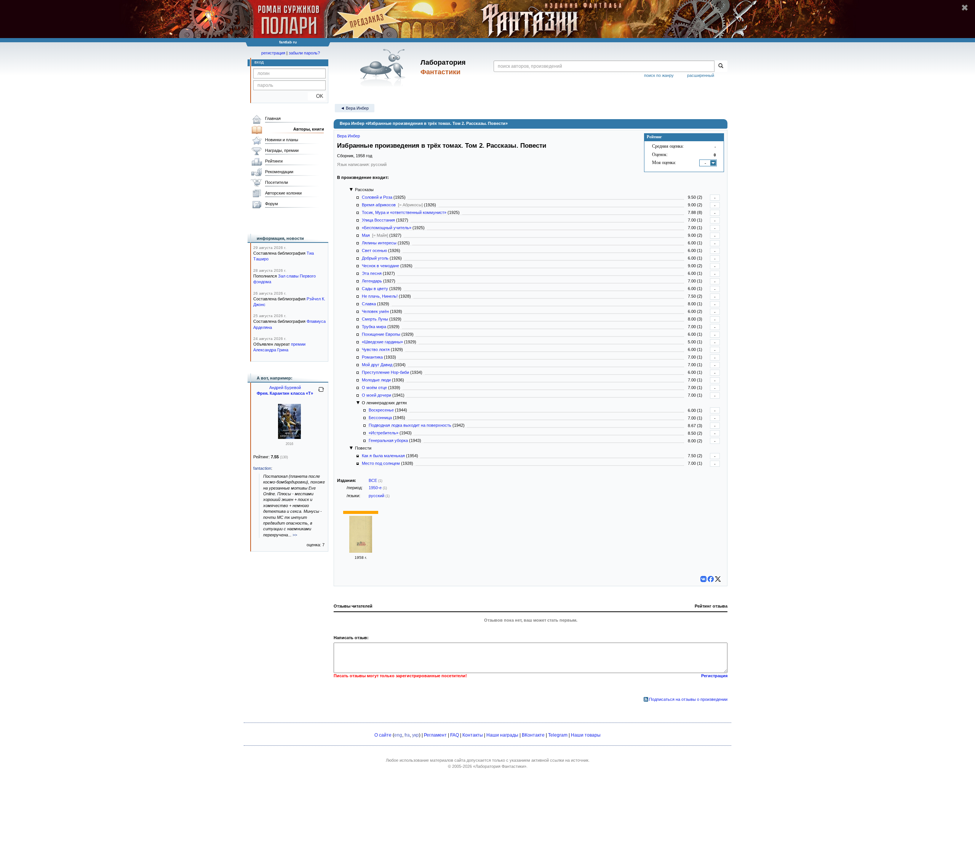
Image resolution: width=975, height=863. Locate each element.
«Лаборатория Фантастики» (499, 766)
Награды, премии (282, 150)
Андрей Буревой (285, 387)
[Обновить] (321, 392)
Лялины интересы (379, 243)
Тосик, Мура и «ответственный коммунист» (404, 212)
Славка (369, 303)
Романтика (372, 357)
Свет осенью (374, 250)
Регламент (435, 735)
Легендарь (372, 281)
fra (407, 735)
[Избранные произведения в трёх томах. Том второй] (360, 551)
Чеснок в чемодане (380, 265)
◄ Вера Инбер (354, 108)
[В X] (718, 579)
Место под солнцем (381, 463)
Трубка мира (374, 326)
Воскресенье (381, 410)
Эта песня (372, 273)
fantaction (262, 468)
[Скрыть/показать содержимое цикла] (351, 189)
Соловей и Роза (377, 197)
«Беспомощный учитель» (386, 227)
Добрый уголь (375, 258)
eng (398, 735)
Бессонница (380, 417)
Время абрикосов (379, 205)
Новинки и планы (281, 139)
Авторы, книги (308, 129)
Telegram (557, 735)
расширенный (700, 75)
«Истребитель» (383, 433)
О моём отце (374, 387)
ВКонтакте (533, 735)
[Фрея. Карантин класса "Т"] (289, 437)
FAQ (454, 735)
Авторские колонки (283, 193)
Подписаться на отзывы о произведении (688, 699)
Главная (273, 118)
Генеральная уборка (388, 440)
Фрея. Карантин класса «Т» (285, 393)
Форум (271, 203)
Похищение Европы (381, 334)
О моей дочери (376, 395)
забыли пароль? (304, 53)
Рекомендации (279, 171)
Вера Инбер (348, 136)
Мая (366, 235)
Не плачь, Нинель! (380, 296)
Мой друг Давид (377, 364)
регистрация (273, 53)
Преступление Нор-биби (385, 372)
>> (294, 535)
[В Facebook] (711, 579)
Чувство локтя (376, 349)
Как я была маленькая (383, 455)
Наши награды (502, 735)
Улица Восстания (378, 220)
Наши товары (586, 735)
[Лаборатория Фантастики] (384, 67)
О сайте (383, 735)
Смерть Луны (375, 319)
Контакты (472, 735)
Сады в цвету (375, 288)
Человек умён (375, 311)
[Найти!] (720, 66)
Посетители (276, 182)
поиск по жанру (659, 75)
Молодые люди (376, 380)
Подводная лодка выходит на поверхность (410, 425)
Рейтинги (274, 161)
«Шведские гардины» (382, 342)
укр (415, 735)
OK (316, 96)
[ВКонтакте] (703, 579)
